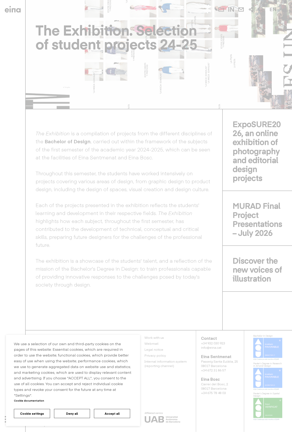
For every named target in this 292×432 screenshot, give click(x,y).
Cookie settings (32, 414)
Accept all (112, 414)
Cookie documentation (29, 400)
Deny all (72, 414)
